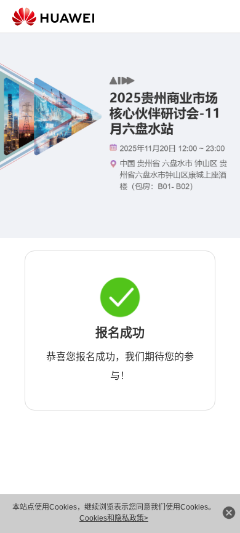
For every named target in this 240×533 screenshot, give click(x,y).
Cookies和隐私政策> (113, 518)
